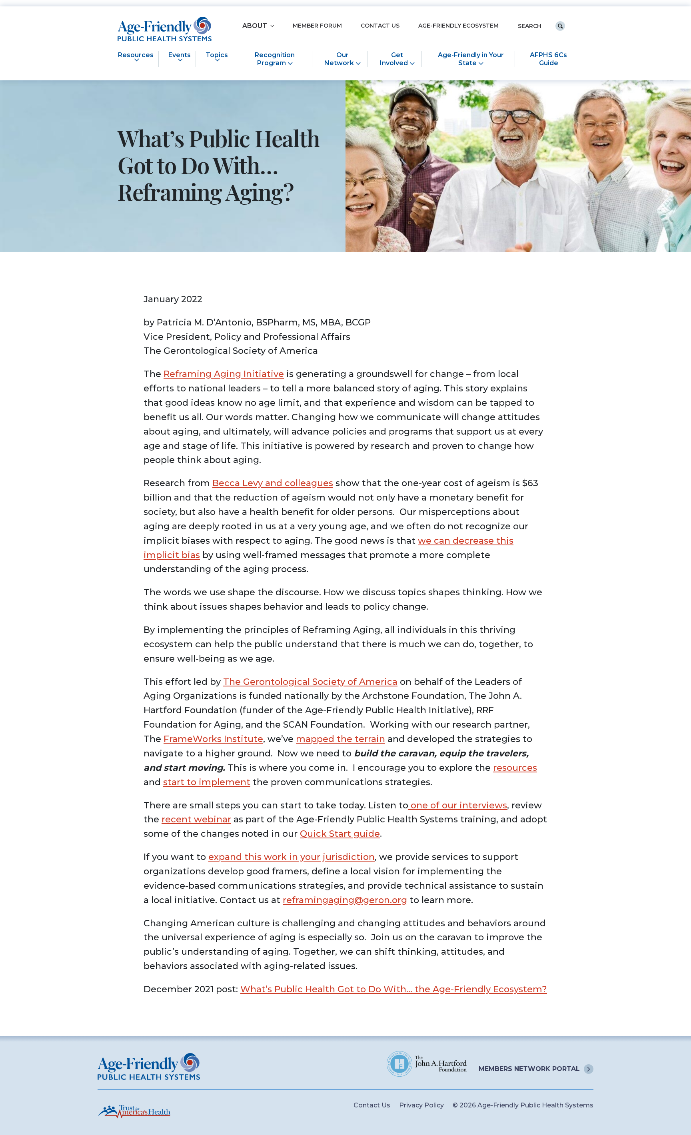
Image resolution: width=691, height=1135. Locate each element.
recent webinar (196, 819)
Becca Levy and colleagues (272, 483)
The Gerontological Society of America (310, 681)
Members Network (529, 1069)
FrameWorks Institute (213, 739)
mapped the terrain (340, 739)
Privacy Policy (421, 1105)
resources (515, 767)
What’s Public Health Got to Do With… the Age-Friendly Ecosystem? (393, 989)
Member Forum (317, 25)
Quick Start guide (340, 833)
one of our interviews (457, 805)
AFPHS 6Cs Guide (548, 58)
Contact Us (380, 25)
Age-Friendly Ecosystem (458, 25)
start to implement (206, 782)
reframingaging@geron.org (345, 900)
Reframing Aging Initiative (224, 374)
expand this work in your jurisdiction (291, 857)
